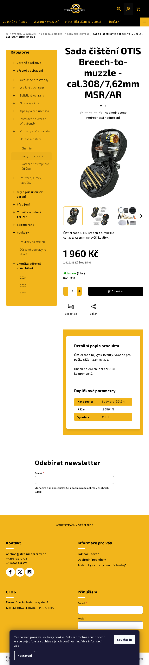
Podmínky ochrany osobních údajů (102, 565)
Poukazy (23, 232)
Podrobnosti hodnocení (103, 118)
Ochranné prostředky (34, 80)
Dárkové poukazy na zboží (33, 252)
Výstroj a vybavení (30, 71)
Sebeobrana (26, 225)
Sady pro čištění (32, 156)
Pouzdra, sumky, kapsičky (31, 180)
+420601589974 (16, 563)
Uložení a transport (32, 88)
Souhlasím (124, 640)
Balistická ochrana (32, 95)
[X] (20, 572)
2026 (23, 293)
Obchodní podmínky (92, 560)
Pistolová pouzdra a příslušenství (33, 121)
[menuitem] (15, 22)
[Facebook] (10, 572)
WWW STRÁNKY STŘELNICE (74, 525)
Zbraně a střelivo (29, 63)
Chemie (27, 148)
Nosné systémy (30, 103)
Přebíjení (23, 204)
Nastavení (24, 656)
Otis (103, 105)
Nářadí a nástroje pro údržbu (35, 166)
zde (16, 646)
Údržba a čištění (30, 139)
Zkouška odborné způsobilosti (29, 266)
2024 (23, 278)
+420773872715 (16, 559)
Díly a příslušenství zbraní (30, 194)
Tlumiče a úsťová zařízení (29, 214)
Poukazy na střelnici (33, 242)
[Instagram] (29, 572)
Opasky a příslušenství (34, 111)
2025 (23, 285)
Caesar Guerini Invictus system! (27, 602)
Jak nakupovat (88, 554)
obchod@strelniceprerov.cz (26, 554)
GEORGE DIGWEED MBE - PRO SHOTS (30, 608)
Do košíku (117, 291)
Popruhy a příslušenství (35, 131)
